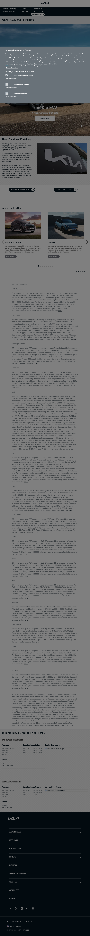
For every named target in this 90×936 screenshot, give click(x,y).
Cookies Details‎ (11, 78)
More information (12, 68)
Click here (9, 66)
